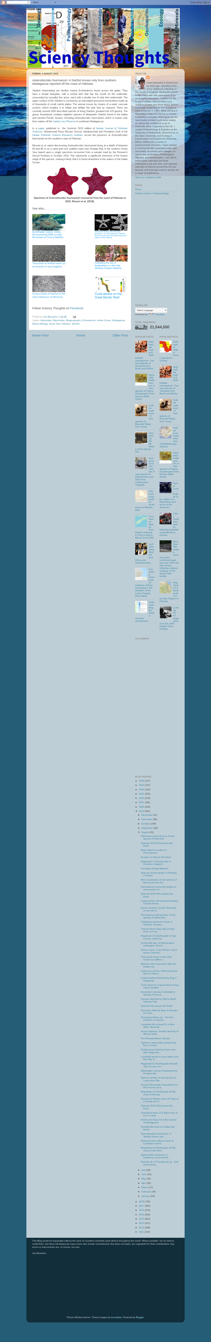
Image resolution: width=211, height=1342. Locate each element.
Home (80, 335)
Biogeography (73, 320)
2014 (142, 1219)
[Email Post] (74, 317)
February (146, 1191)
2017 (142, 1206)
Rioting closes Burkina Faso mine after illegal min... (158, 1051)
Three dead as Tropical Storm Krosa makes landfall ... (160, 986)
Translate (160, 314)
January (146, 1196)
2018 (142, 1201)
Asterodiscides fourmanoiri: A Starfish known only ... (156, 1135)
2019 (142, 811)
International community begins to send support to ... (158, 888)
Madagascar (118, 320)
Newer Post (40, 335)
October (146, 823)
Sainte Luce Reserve (64, 121)
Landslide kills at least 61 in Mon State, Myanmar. (158, 1025)
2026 (142, 781)
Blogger (140, 1317)
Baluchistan (59, 320)
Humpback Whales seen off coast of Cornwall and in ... (159, 1100)
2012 (142, 1227)
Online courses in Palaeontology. (152, 193)
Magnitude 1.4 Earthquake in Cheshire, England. (156, 862)
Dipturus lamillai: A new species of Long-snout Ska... (158, 1079)
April (144, 1183)
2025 (142, 785)
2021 (142, 802)
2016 (142, 1210)
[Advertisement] (157, 249)
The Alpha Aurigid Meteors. (155, 868)
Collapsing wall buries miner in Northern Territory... (156, 923)
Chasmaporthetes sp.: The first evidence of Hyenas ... (157, 1018)
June (144, 1174)
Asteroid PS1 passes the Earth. (157, 1006)
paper (41, 128)
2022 (142, 798)
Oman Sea (54, 324)
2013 (142, 1223)
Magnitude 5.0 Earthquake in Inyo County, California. (158, 937)
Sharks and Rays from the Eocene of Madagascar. (159, 1121)
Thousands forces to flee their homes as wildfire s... (156, 958)
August (145, 832)
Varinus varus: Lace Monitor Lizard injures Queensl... (159, 951)
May (144, 1178)
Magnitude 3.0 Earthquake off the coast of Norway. (158, 1093)
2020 (142, 807)
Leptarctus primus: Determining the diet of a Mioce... (159, 972)
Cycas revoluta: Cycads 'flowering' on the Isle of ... (158, 909)
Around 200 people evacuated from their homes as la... (159, 1086)
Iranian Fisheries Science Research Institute (57, 135)
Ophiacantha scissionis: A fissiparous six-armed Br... (155, 1156)
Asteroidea (46, 320)
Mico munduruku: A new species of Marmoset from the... (159, 881)
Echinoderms (89, 320)
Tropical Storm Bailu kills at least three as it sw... (157, 930)
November (147, 819)
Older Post (120, 335)
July (143, 1170)
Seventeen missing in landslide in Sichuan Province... (158, 993)
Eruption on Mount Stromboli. (156, 857)
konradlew (116, 1317)
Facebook (76, 308)
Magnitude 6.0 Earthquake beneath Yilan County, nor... (159, 1065)
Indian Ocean (104, 320)
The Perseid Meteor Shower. (156, 1038)
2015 (142, 1214)
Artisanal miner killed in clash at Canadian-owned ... (157, 1142)
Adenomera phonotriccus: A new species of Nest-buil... (157, 837)
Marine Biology (40, 324)
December (147, 815)
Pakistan (65, 324)
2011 (141, 1232)
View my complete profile (148, 177)
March (145, 1187)
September (147, 828)
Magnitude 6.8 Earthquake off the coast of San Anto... (158, 1149)
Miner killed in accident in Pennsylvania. (154, 851)
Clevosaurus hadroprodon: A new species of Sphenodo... (158, 916)
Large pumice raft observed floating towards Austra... (159, 902)
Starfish (76, 324)
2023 (142, 794)
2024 (142, 789)
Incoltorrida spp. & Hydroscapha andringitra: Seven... (157, 944)
